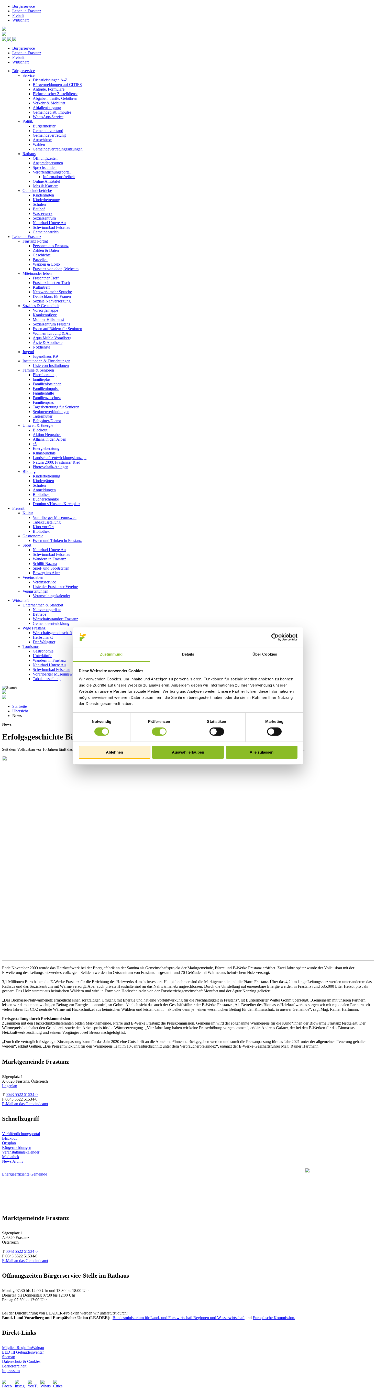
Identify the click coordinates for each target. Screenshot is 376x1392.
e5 (35, 444)
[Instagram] (20, 1385)
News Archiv (13, 1161)
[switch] (159, 731)
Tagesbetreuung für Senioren (56, 407)
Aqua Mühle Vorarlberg (52, 338)
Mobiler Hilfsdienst (48, 319)
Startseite (19, 706)
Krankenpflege (45, 315)
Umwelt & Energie (38, 425)
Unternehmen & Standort (43, 605)
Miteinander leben (37, 273)
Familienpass (43, 402)
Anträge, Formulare (48, 89)
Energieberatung (46, 448)
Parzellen (40, 259)
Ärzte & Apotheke (47, 342)
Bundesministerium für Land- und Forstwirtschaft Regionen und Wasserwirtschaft (179, 1317)
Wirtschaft (20, 20)
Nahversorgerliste (47, 609)
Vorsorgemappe (45, 310)
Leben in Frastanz (26, 11)
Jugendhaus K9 (45, 356)
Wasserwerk (42, 213)
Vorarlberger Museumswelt (54, 517)
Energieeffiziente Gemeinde (24, 1174)
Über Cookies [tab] (264, 654)
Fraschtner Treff (46, 278)
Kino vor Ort (43, 527)
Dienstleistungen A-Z (50, 80)
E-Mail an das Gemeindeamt (25, 1104)
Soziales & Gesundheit (41, 305)
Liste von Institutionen (51, 365)
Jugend (28, 352)
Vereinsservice (44, 582)
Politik (28, 121)
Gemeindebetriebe (37, 190)
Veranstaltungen (35, 591)
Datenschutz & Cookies (21, 1361)
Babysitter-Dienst (47, 421)
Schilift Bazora (45, 563)
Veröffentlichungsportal (52, 172)
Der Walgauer (44, 642)
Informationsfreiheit (59, 177)
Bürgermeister (44, 126)
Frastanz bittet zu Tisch (51, 282)
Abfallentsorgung (47, 107)
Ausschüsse (42, 140)
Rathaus (29, 153)
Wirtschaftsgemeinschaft (52, 632)
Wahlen (39, 144)
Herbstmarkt (43, 637)
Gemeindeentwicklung (51, 623)
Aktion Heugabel (47, 434)
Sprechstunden (45, 167)
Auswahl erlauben (188, 752)
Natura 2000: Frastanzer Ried (56, 462)
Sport (27, 545)
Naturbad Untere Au (49, 223)
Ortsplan (9, 1143)
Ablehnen (114, 752)
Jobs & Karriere (45, 186)
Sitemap (8, 1357)
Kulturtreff (41, 287)
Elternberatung (45, 375)
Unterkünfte (42, 656)
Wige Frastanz (34, 628)
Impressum (11, 1370)
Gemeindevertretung (49, 135)
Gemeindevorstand (48, 130)
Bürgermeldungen (16, 1147)
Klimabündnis (44, 453)
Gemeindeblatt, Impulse (52, 112)
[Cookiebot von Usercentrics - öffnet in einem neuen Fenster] (275, 637)
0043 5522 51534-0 (22, 1094)
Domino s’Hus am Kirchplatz (56, 504)
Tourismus (31, 646)
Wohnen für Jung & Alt (52, 333)
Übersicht (20, 711)
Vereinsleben (33, 577)
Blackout (40, 430)
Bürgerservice (23, 6)
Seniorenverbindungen (51, 411)
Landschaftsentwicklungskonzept (59, 457)
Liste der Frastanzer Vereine (55, 586)
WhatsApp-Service (48, 117)
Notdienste (41, 347)
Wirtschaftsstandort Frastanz (55, 619)
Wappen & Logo (46, 264)
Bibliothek (41, 494)
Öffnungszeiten (45, 158)
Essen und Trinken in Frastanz (57, 540)
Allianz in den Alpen (49, 439)
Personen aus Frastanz (51, 246)
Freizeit (18, 15)
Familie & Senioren (38, 370)
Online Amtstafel (46, 181)
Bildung (29, 471)
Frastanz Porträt (35, 241)
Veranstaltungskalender (51, 596)
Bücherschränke (46, 499)
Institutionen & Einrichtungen (46, 361)
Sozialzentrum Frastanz (51, 324)
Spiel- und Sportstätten (51, 568)
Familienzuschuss (47, 398)
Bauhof (39, 209)
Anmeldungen (44, 490)
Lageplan (9, 1086)
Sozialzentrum (44, 218)
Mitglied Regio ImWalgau (23, 1347)
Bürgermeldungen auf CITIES (57, 84)
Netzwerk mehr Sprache (52, 292)
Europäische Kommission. (274, 1317)
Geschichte (42, 255)
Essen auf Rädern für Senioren (57, 329)
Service (29, 75)
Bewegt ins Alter (46, 573)
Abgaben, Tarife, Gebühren (55, 98)
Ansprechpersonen (48, 163)
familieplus (41, 379)
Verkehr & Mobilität (49, 103)
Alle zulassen (261, 752)
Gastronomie (33, 536)
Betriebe (39, 614)
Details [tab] (188, 654)
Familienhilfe (43, 393)
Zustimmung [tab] (111, 654)
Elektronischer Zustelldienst (55, 94)
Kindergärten (43, 195)
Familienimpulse (46, 388)
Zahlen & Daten (46, 250)
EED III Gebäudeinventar (23, 1352)
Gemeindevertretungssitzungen (58, 149)
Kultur (28, 513)
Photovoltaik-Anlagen (50, 467)
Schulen (39, 204)
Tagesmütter (42, 416)
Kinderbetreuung (46, 200)
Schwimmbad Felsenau (51, 227)
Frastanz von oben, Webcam (56, 269)
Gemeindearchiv (46, 232)
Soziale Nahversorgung (52, 301)
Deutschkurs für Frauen (52, 296)
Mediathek (10, 1157)
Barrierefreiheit (14, 1366)
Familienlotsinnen (47, 384)
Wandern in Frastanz (49, 559)
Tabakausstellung (47, 522)
